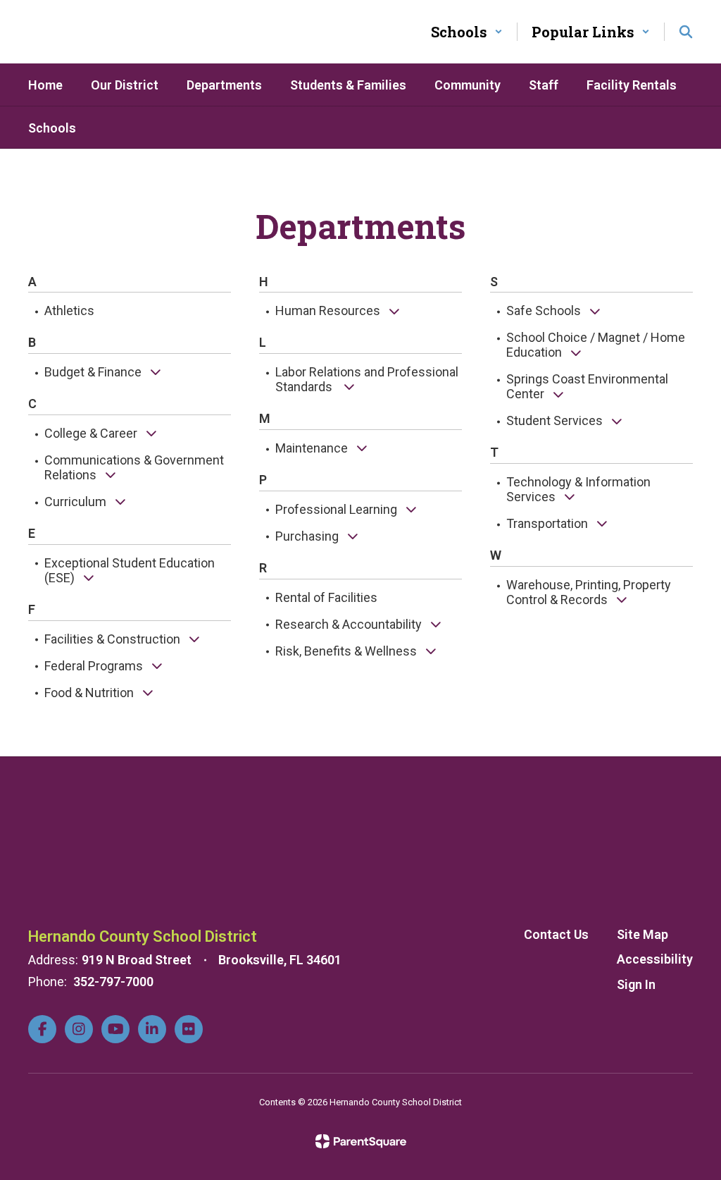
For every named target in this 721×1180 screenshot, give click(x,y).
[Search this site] (686, 32)
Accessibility (655, 959)
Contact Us (556, 934)
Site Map (642, 934)
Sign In (636, 984)
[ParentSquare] (361, 1141)
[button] (467, 32)
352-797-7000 (113, 981)
